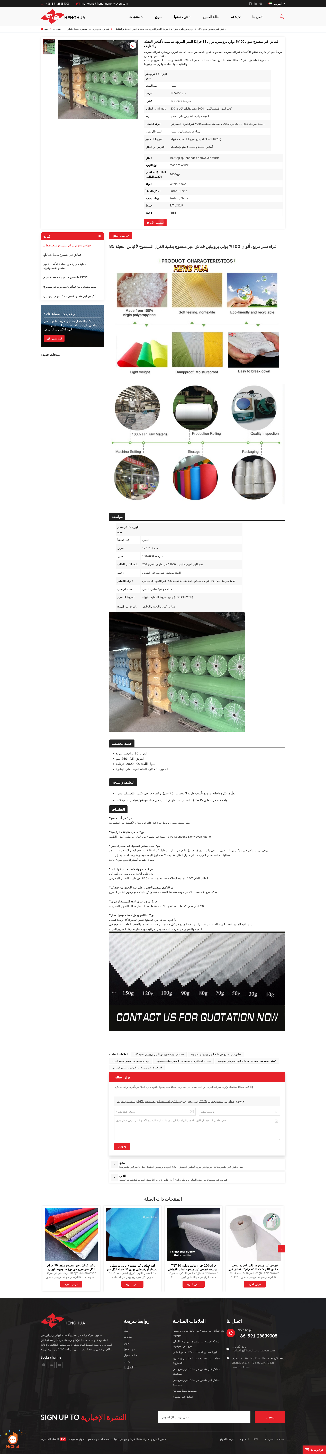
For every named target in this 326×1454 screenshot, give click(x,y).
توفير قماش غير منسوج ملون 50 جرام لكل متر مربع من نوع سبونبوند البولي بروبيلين (71, 1267)
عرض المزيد (71, 1284)
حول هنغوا (181, 16)
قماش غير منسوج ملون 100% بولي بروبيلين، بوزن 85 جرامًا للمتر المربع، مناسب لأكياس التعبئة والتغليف (175, 1101)
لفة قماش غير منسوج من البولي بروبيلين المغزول (137, 1067)
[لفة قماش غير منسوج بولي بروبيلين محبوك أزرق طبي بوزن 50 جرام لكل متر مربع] (132, 1260)
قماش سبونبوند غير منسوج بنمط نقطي (67, 245)
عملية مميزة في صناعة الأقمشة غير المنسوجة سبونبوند (65, 266)
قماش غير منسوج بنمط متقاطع (62, 254)
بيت (46, 29)
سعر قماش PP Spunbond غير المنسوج (195, 1352)
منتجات (134, 16)
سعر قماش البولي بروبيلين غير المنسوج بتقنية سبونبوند (183, 1060)
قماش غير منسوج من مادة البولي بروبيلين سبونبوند (216, 1054)
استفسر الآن (157, 223)
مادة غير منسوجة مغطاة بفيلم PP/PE (65, 277)
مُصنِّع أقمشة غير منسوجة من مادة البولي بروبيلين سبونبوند (247, 1060)
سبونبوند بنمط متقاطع (185, 1390)
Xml (255, 1439)
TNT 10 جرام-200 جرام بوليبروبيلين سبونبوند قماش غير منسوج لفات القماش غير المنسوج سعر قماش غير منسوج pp (193, 1267)
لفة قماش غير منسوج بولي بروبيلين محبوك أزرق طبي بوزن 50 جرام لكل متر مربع (132, 1267)
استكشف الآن (54, 338)
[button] (281, 1248)
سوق (158, 17)
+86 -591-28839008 (58, 3)
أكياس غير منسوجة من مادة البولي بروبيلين (69, 296)
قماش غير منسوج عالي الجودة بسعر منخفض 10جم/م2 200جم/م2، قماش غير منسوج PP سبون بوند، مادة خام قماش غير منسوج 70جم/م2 (255, 1267)
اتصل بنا (258, 17)
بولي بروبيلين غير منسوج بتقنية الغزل (130, 1060)
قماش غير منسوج (183, 1397)
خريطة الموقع (234, 1439)
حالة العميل (211, 17)
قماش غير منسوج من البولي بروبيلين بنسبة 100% (159, 1054)
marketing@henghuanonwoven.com (105, 3)
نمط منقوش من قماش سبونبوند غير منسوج (69, 286)
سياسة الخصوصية (274, 1439)
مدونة (243, 1439)
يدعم (234, 16)
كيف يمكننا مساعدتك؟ (59, 314)
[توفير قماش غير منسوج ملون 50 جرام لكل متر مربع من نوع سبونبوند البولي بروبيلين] (71, 1260)
